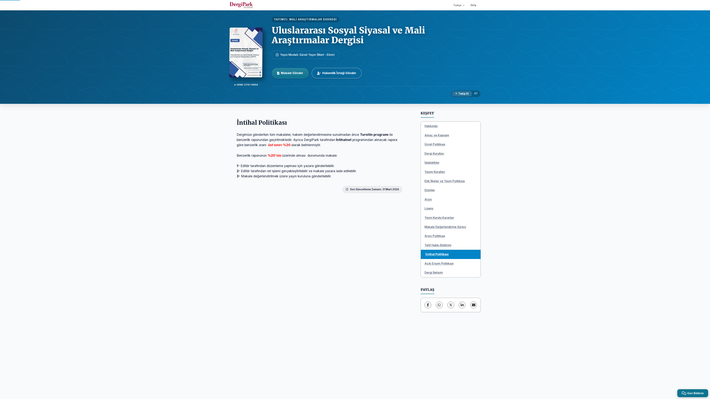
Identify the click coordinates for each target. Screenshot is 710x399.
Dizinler (430, 190)
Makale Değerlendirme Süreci (445, 227)
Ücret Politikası (435, 144)
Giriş (473, 5)
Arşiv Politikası (435, 236)
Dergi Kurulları (434, 153)
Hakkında (431, 126)
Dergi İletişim (434, 272)
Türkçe (457, 5)
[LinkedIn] (462, 305)
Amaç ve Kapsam (437, 135)
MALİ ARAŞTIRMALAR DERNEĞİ (313, 19)
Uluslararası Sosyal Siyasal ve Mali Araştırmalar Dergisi (348, 35)
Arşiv (428, 199)
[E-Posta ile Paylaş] (473, 305)
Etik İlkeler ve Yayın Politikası (445, 181)
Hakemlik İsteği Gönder (339, 73)
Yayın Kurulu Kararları (439, 217)
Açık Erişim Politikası (439, 263)
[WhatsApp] (439, 305)
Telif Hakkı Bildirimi (438, 245)
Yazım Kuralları (435, 172)
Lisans (429, 208)
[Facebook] (428, 305)
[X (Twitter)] (450, 305)
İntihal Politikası (437, 254)
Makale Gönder (292, 73)
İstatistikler (432, 162)
